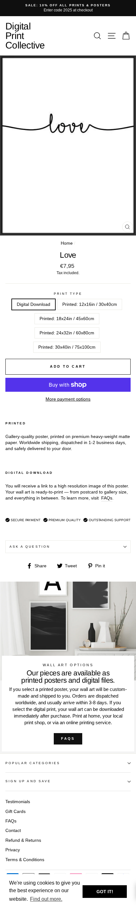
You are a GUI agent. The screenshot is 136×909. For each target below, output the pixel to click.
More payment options (68, 399)
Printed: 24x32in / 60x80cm (67, 333)
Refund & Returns (23, 840)
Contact (13, 830)
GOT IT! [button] (104, 891)
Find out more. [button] (46, 899)
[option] (68, 8)
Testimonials (17, 801)
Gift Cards (15, 811)
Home (67, 243)
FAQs (68, 738)
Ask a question (29, 546)
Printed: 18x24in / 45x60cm (67, 318)
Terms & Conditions (24, 859)
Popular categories (32, 763)
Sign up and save (28, 781)
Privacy (12, 850)
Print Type (68, 293)
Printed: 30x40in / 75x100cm (67, 347)
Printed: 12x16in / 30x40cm (89, 304)
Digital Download (33, 304)
